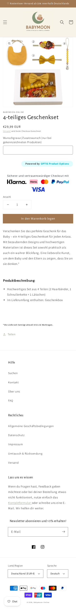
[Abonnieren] (63, 531)
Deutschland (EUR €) (23, 573)
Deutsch (55, 573)
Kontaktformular (20, 503)
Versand (7, 131)
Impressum (15, 444)
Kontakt (13, 382)
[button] (5, 22)
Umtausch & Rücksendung (25, 453)
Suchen (13, 373)
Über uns (14, 391)
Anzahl (7, 197)
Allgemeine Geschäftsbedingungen (31, 426)
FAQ (10, 400)
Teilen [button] (12, 334)
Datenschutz (16, 435)
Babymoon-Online (41, 602)
